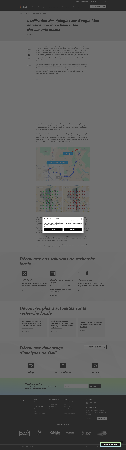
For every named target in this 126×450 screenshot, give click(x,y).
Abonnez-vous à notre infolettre (112, 444)
